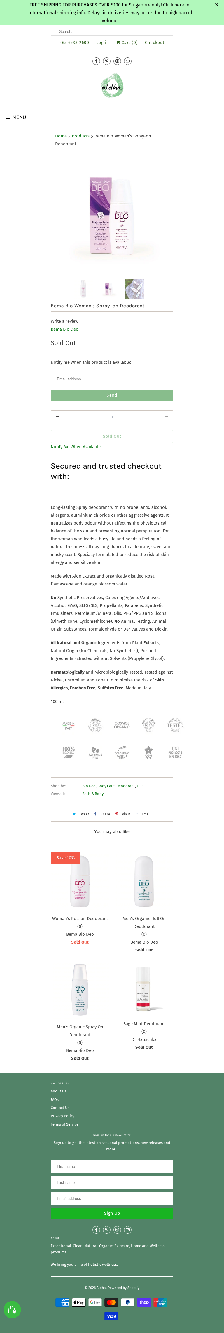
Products (81, 136)
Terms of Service (64, 1124)
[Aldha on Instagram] (117, 61)
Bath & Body (93, 794)
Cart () (129, 42)
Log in (102, 42)
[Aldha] (112, 87)
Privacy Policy (62, 1116)
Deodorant (125, 786)
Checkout (154, 42)
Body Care (106, 786)
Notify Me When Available (76, 446)
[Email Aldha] (128, 61)
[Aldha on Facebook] (96, 61)
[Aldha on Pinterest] (107, 61)
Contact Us (60, 1108)
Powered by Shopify (123, 1288)
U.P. (140, 786)
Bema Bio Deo (64, 329)
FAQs (55, 1099)
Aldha (101, 1288)
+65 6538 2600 (74, 42)
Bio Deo (89, 786)
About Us (58, 1091)
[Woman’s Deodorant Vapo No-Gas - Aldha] (112, 213)
